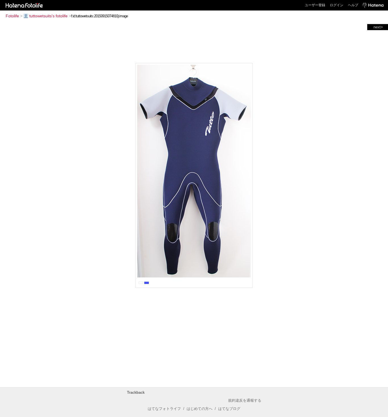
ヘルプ (353, 5)
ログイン (336, 5)
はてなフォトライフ (164, 409)
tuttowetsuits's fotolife (48, 16)
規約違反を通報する (244, 400)
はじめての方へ (199, 409)
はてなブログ (229, 409)
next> (378, 27)
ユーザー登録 (315, 5)
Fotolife (12, 16)
